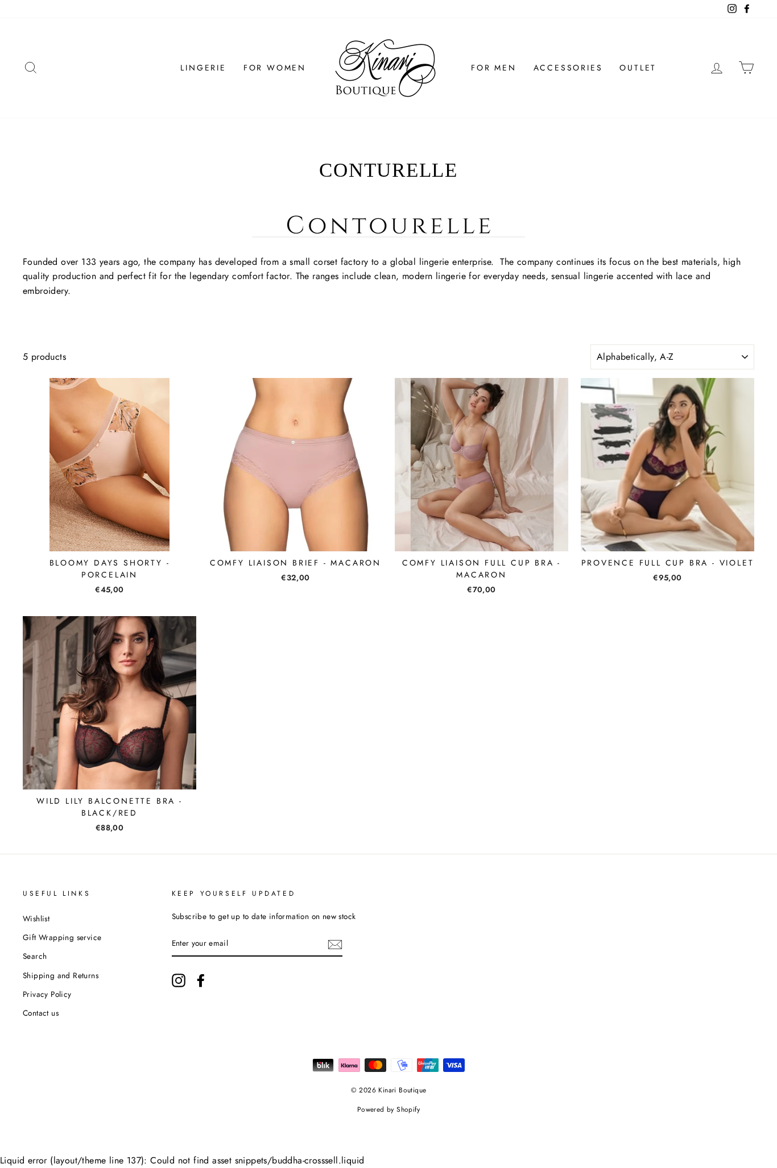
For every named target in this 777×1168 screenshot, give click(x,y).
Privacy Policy (47, 994)
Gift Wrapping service (62, 937)
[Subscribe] (335, 944)
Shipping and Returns (60, 975)
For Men (493, 67)
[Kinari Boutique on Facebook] (201, 980)
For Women (274, 67)
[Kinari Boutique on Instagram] (178, 980)
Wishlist (36, 918)
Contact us (41, 1013)
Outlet (637, 67)
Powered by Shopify (388, 1109)
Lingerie (203, 67)
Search (35, 956)
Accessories (568, 67)
